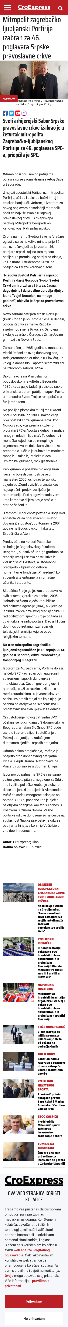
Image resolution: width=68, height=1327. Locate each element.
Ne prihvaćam (34, 1319)
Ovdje (9, 1276)
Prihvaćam (34, 1302)
